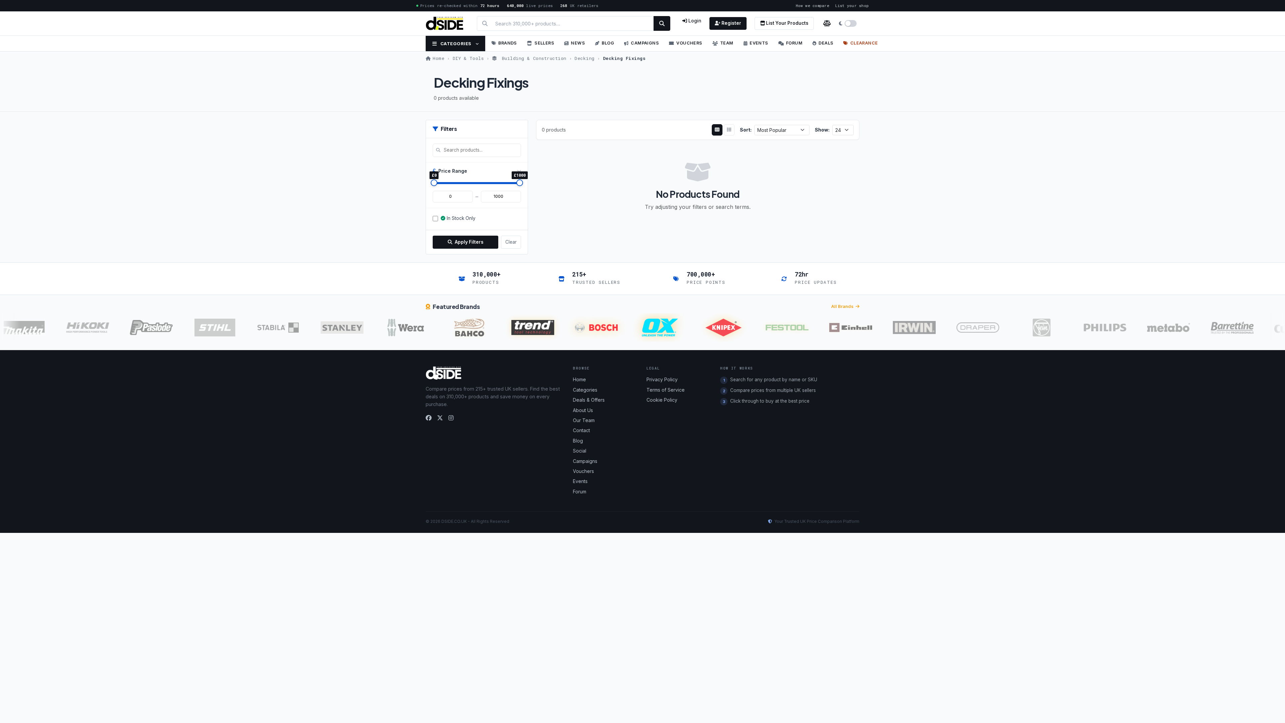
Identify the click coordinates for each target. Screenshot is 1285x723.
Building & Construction (533, 58)
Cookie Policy (662, 400)
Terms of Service (666, 390)
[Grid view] (717, 129)
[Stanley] (328, 327)
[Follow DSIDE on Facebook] (429, 418)
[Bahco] (455, 327)
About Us (583, 410)
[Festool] (773, 327)
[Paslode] (137, 327)
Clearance (864, 43)
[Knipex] (709, 327)
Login (694, 20)
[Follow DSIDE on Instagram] (450, 418)
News (578, 43)
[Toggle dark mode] (847, 23)
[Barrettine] (1218, 327)
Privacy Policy (662, 379)
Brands (507, 43)
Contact (581, 430)
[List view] (729, 129)
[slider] (434, 182)
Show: (822, 130)
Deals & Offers (589, 400)
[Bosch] (582, 327)
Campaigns (645, 43)
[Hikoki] (74, 327)
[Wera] (391, 327)
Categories (456, 43)
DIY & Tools (468, 58)
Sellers (544, 43)
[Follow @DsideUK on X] (440, 418)
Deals (826, 43)
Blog (608, 43)
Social (579, 451)
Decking (585, 58)
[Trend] (519, 327)
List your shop (852, 5)
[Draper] (964, 327)
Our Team (584, 420)
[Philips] (1091, 327)
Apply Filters (469, 242)
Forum (794, 43)
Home (438, 58)
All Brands (842, 306)
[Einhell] (836, 327)
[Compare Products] (827, 23)
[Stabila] (264, 327)
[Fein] (1027, 327)
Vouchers (689, 43)
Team (727, 43)
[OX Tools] (646, 327)
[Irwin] (900, 327)
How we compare (812, 5)
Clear (511, 242)
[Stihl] (201, 327)
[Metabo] (1154, 327)
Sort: (746, 130)
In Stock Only (461, 218)
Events (759, 43)
